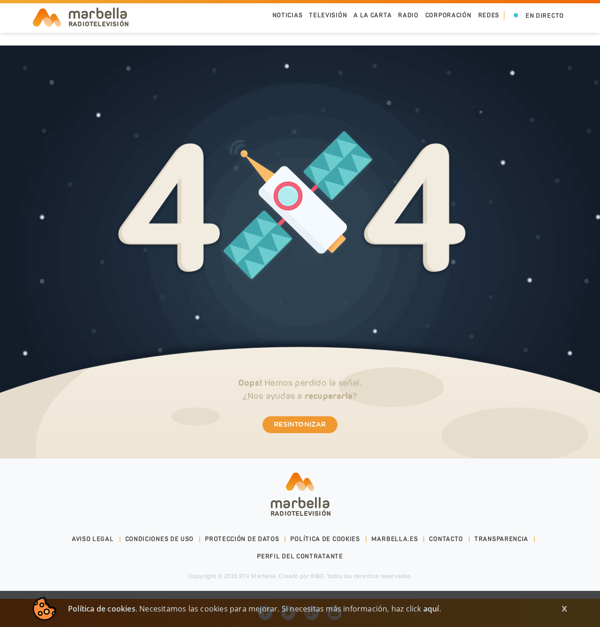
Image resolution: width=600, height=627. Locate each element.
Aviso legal (93, 539)
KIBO (317, 576)
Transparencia (501, 539)
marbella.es (394, 539)
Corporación (448, 15)
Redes (489, 15)
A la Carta (372, 15)
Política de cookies (325, 539)
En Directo (544, 16)
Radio (408, 15)
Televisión (328, 15)
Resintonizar (300, 424)
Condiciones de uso (159, 539)
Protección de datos (242, 539)
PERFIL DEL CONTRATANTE (300, 556)
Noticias (287, 15)
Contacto (446, 539)
